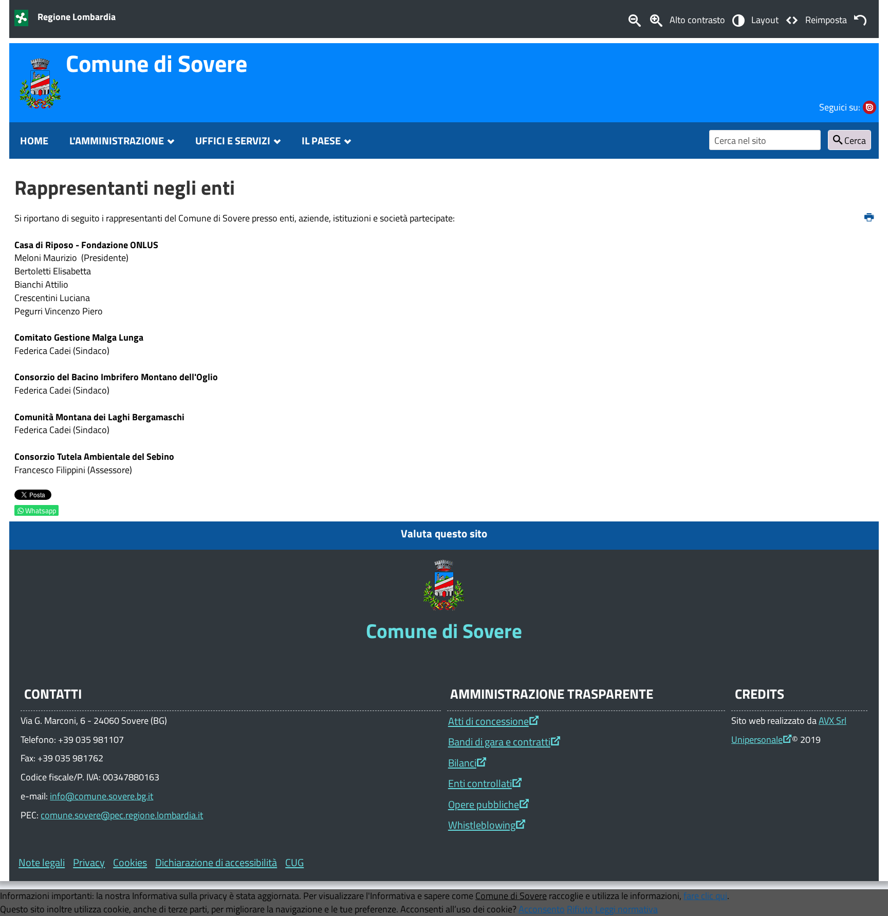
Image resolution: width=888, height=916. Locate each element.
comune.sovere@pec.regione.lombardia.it (122, 815)
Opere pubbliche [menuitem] (483, 804)
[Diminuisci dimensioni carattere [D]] (634, 19)
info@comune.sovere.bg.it (101, 796)
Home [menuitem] (34, 140)
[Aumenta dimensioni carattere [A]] (656, 19)
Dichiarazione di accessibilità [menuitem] (216, 862)
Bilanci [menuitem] (462, 763)
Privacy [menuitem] (89, 862)
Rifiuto (580, 909)
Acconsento (542, 909)
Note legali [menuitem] (41, 862)
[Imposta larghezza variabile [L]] (792, 19)
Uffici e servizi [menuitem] (232, 140)
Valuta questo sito (444, 533)
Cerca (854, 140)
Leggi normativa (626, 909)
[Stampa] (869, 218)
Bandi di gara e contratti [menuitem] (499, 742)
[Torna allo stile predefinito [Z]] (860, 19)
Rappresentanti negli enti (124, 187)
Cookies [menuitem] (130, 862)
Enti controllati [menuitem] (480, 783)
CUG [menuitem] (294, 862)
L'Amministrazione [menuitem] (116, 140)
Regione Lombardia (77, 16)
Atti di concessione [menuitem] (488, 721)
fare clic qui (705, 895)
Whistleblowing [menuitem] (481, 825)
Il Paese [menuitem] (321, 140)
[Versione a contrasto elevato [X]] (738, 19)
